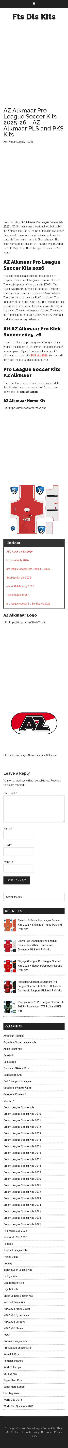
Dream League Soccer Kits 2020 (22, 1178)
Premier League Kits (15, 1341)
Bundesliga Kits (12, 1074)
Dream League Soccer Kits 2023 (22, 1198)
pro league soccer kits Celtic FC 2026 (28, 569)
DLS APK (8, 1100)
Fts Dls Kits (34, 16)
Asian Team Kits (12, 1048)
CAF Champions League (17, 1081)
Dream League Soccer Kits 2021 (22, 1185)
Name (7, 828)
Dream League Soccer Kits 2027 (22, 1224)
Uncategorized (11, 1393)
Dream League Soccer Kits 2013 (22, 1133)
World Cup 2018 (12, 1399)
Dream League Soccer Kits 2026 (22, 1217)
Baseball (8, 1055)
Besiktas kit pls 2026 (18, 577)
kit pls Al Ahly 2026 (17, 560)
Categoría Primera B (15, 1094)
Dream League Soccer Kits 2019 (22, 1172)
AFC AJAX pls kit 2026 (19, 551)
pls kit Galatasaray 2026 (20, 586)
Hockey (7, 1263)
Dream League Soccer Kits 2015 (22, 1146)
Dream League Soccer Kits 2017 (22, 1159)
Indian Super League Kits (17, 1269)
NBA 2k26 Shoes (13, 1328)
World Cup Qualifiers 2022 (18, 1406)
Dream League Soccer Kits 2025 (22, 1211)
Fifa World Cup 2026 (15, 1237)
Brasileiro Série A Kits (16, 1068)
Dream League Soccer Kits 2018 (22, 1165)
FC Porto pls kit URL (18, 595)
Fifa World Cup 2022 (15, 1230)
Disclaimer (46, 1432)
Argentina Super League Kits (19, 1042)
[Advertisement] (34, 71)
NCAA (6, 1334)
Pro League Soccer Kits (28, 755)
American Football (13, 1035)
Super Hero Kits (12, 1380)
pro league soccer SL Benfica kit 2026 (28, 603)
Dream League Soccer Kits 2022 (22, 1191)
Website (8, 861)
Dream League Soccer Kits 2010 (22, 1113)
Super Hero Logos (14, 1386)
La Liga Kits (10, 1276)
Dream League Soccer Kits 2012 (22, 1126)
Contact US (17, 1432)
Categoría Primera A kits (17, 1087)
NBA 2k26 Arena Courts (17, 1308)
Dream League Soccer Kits (18, 1107)
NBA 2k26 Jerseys (14, 1321)
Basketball (9, 1061)
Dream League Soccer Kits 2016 (22, 1152)
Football (8, 1243)
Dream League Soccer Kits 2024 (22, 1204)
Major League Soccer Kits (18, 1295)
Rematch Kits (11, 1354)
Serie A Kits (10, 1373)
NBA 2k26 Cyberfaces (16, 1315)
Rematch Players (13, 1360)
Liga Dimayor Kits (13, 1282)
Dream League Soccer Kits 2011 (22, 1120)
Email (7, 845)
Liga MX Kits (10, 1289)
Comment (10, 793)
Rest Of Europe (49, 755)
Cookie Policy (32, 1432)
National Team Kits (14, 1302)
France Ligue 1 (11, 1256)
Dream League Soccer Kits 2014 (22, 1139)
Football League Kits (15, 1250)
